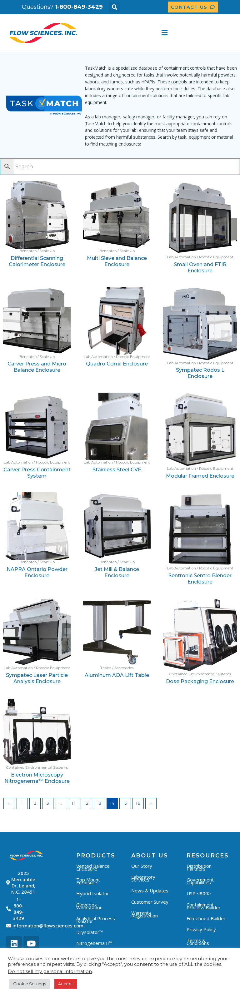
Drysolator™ (89, 932)
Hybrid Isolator (92, 893)
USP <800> (199, 893)
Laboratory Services (143, 878)
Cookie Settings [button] (29, 983)
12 (86, 803)
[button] (114, 7)
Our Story (141, 866)
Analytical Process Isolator (95, 919)
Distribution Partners (199, 867)
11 (73, 803)
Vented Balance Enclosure (93, 867)
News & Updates (149, 890)
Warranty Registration (144, 914)
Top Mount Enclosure (88, 881)
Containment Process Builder (204, 906)
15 (125, 803)
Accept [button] (65, 983)
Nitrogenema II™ (94, 943)
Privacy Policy (201, 929)
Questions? (62, 6)
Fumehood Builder (206, 918)
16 (138, 803)
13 (99, 803)
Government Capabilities (200, 881)
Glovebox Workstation (89, 906)
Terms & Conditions (198, 941)
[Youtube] (31, 943)
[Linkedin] (14, 943)
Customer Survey (149, 902)
